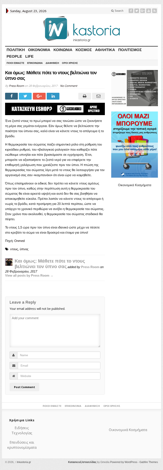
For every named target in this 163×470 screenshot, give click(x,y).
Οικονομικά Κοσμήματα (134, 185)
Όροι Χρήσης (70, 63)
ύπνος (24, 249)
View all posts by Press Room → (29, 275)
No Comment (68, 86)
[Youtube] (149, 10)
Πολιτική (16, 50)
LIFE (29, 56)
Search (118, 10)
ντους (14, 249)
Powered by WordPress (123, 462)
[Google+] (143, 10)
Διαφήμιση (52, 63)
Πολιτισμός (130, 50)
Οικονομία (39, 50)
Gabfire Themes (148, 462)
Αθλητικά (105, 50)
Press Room (16, 86)
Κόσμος (84, 50)
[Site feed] (155, 10)
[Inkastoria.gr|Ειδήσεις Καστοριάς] (81, 29)
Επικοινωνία (35, 63)
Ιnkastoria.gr (23, 462)
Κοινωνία (62, 50)
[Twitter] (137, 10)
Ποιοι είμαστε (15, 63)
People (14, 56)
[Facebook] (131, 10)
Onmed (19, 241)
